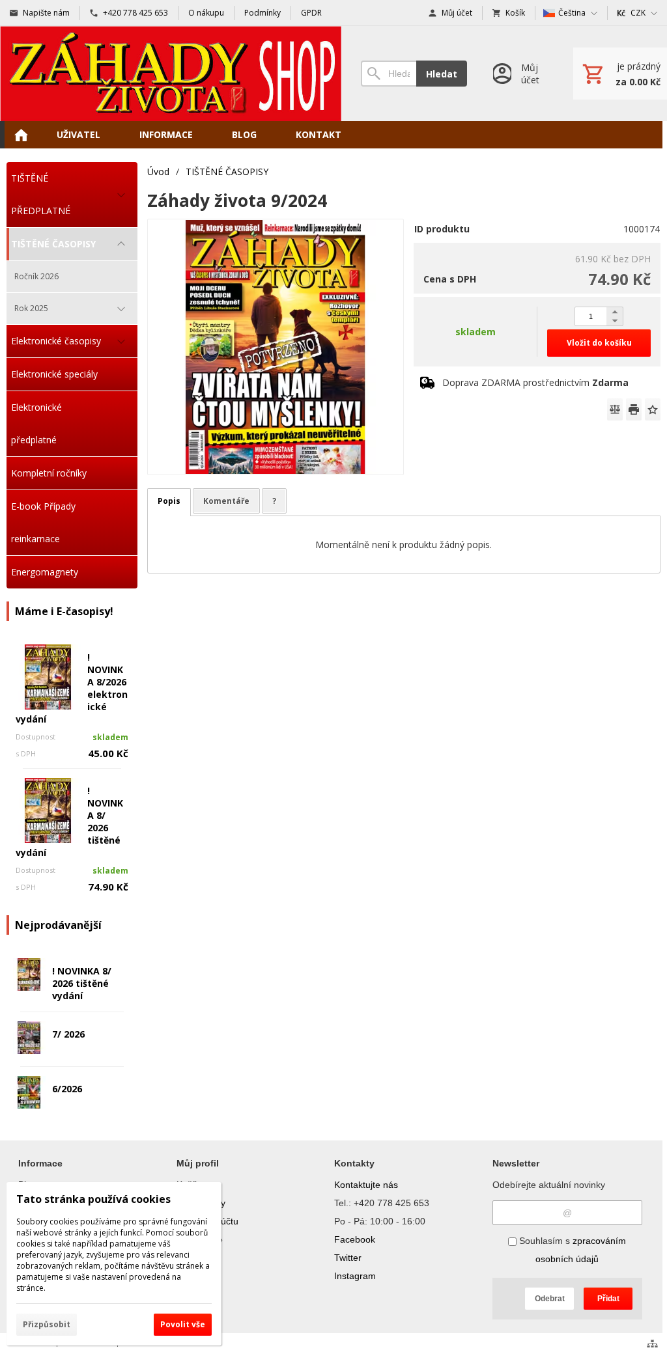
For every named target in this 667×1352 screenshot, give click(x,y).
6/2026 (67, 1089)
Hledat (441, 74)
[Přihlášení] (520, 73)
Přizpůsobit (46, 1324)
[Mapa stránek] (652, 1343)
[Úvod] (170, 73)
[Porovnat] (615, 409)
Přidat (608, 1298)
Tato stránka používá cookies (93, 1199)
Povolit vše (182, 1324)
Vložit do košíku (599, 342)
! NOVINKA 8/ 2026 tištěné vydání (81, 983)
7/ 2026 (68, 1034)
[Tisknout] (634, 409)
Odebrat (550, 1298)
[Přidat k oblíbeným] (652, 409)
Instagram (355, 1276)
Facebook (354, 1239)
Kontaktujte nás (366, 1185)
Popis (169, 500)
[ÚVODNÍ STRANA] (21, 134)
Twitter (348, 1257)
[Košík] (620, 74)
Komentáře (226, 500)
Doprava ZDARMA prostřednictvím (535, 382)
